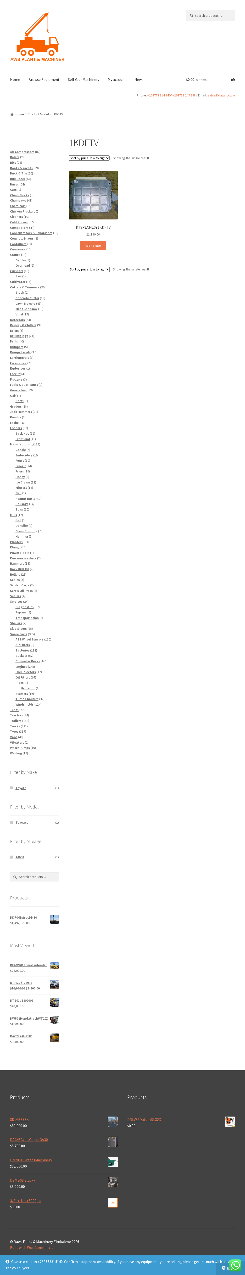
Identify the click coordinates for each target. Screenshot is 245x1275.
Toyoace (22, 822)
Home (15, 79)
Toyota (21, 788)
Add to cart (93, 245)
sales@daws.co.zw (221, 95)
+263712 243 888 (184, 95)
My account (117, 79)
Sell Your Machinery (83, 79)
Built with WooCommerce (31, 1247)
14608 (20, 857)
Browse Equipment (44, 79)
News (138, 79)
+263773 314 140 (159, 95)
